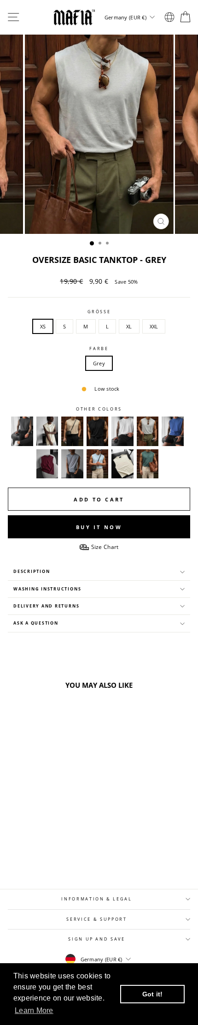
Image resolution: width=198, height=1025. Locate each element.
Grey (99, 363)
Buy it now (99, 527)
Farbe (98, 349)
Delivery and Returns (46, 606)
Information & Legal (96, 899)
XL (129, 326)
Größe (99, 312)
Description (31, 571)
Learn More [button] (34, 1010)
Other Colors (99, 409)
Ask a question (35, 623)
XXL (154, 326)
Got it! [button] (152, 994)
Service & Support (96, 919)
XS (43, 326)
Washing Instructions (47, 589)
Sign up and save (96, 939)
